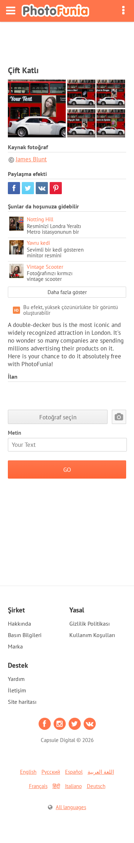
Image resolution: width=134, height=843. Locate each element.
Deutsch (96, 786)
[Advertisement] (67, 41)
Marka (15, 646)
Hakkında (19, 623)
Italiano (73, 786)
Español (74, 771)
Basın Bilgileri (24, 634)
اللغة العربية (101, 771)
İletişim (17, 690)
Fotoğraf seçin (57, 417)
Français (38, 786)
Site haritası (22, 701)
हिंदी (56, 786)
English (28, 771)
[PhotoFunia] (55, 11)
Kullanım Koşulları (92, 634)
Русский (50, 771)
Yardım (16, 678)
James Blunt (31, 159)
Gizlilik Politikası (89, 623)
